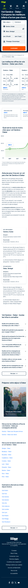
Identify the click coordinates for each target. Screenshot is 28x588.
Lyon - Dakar (5, 464)
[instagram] (12, 582)
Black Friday (14, 553)
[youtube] (18, 582)
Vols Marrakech (6, 522)
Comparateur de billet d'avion (8, 55)
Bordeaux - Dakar (6, 451)
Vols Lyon (4, 512)
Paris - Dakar (5, 476)
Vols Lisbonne (5, 506)
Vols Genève (5, 496)
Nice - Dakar (5, 473)
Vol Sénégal (18, 55)
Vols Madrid (5, 515)
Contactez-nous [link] (14, 556)
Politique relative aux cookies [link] (14, 565)
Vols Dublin (5, 490)
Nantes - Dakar (6, 470)
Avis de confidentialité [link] (14, 567)
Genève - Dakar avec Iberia (9, 434)
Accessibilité (14, 573)
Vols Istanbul (5, 500)
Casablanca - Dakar (7, 458)
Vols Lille (4, 503)
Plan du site (14, 570)
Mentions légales (14, 559)
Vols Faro (4, 493)
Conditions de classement (14, 562)
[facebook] (9, 582)
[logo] (3, 2)
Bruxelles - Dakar (6, 454)
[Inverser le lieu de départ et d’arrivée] (23, 28)
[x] (15, 582)
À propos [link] (14, 550)
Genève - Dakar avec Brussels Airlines (12, 431)
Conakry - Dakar (6, 461)
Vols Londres (5, 509)
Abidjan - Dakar (6, 448)
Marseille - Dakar (6, 467)
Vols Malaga (5, 518)
